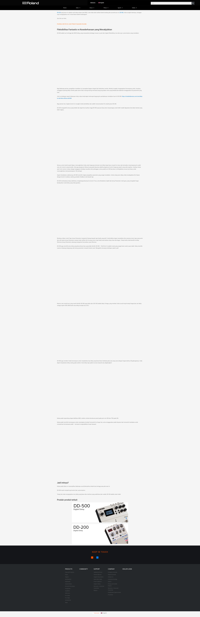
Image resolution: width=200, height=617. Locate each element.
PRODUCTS (68, 569)
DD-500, (122, 12)
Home (64, 8)
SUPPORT (97, 569)
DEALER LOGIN (127, 569)
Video (133, 8)
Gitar (77, 8)
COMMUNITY (83, 569)
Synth (119, 8)
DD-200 (59, 12)
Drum (91, 8)
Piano (105, 8)
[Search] (193, 3)
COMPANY (111, 569)
